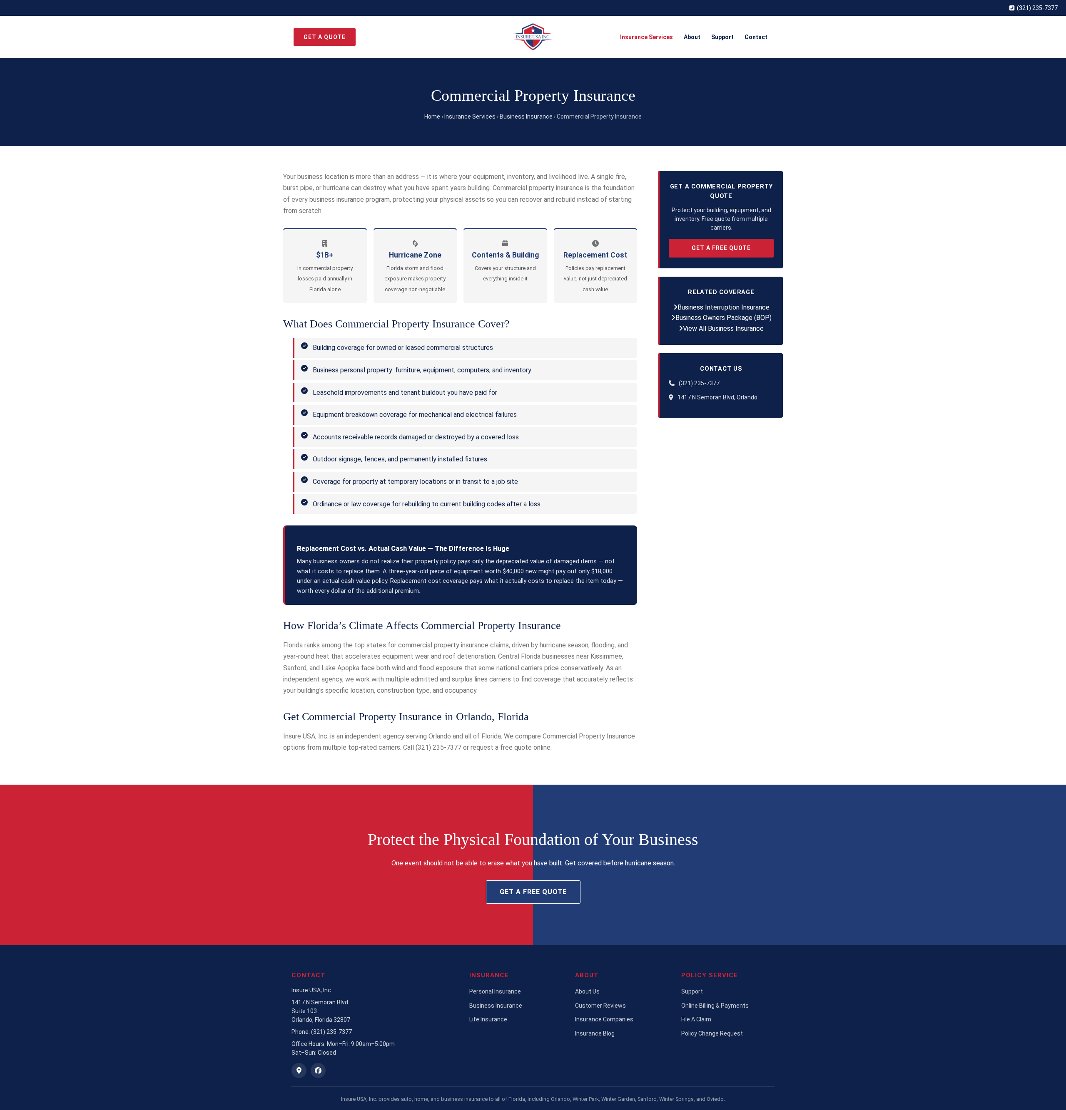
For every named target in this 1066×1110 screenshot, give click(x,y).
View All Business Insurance (723, 328)
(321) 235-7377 (1037, 8)
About (692, 37)
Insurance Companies (604, 1019)
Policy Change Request (712, 1033)
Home (432, 116)
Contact (756, 37)
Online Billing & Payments (715, 1005)
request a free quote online (510, 747)
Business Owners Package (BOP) (723, 318)
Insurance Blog (595, 1033)
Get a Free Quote (721, 248)
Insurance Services (646, 37)
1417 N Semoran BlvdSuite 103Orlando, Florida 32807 (320, 1011)
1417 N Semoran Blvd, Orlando (717, 397)
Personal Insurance (495, 991)
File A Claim (696, 1019)
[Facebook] (318, 1070)
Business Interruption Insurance (723, 307)
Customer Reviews (600, 1005)
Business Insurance (526, 116)
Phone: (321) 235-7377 (321, 1031)
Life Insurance (488, 1019)
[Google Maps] (298, 1070)
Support (722, 37)
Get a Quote (325, 37)
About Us (587, 991)
